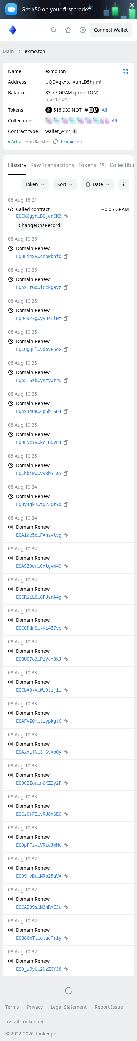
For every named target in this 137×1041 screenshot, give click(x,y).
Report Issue (109, 1007)
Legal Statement (69, 1007)
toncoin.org (71, 141)
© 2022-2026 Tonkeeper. (32, 1033)
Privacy (35, 1007)
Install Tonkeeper (24, 1021)
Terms (12, 1007)
